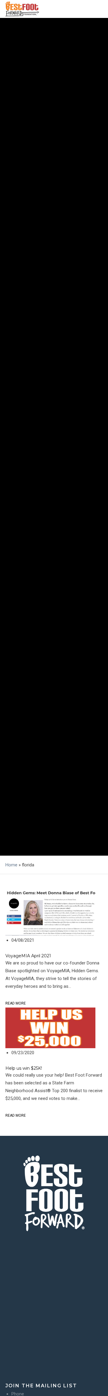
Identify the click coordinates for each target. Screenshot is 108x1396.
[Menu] (98, 9)
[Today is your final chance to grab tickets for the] (54, 1313)
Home (11, 865)
